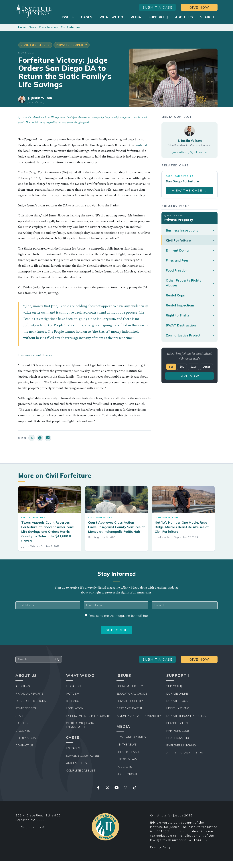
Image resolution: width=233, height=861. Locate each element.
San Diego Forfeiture (182, 181)
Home (21, 27)
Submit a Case (158, 7)
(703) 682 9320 (31, 827)
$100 (193, 366)
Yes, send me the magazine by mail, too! (118, 615)
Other (206, 366)
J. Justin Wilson (40, 98)
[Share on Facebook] (40, 438)
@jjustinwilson (198, 152)
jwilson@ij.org (36, 102)
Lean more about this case (35, 355)
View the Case (189, 190)
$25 (171, 366)
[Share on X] (31, 438)
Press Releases (48, 27)
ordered (141, 145)
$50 (182, 366)
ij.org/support (81, 122)
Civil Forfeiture (70, 27)
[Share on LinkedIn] (48, 438)
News (32, 27)
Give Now (199, 7)
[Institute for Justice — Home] (33, 11)
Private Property (71, 45)
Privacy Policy (160, 847)
